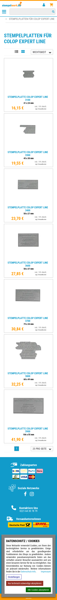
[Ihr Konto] (43, 5)
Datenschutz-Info (28, 571)
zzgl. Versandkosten (40, 109)
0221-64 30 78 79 (28, 511)
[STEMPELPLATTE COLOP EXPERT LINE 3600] (28, 258)
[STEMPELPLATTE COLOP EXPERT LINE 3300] (28, 148)
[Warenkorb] (51, 5)
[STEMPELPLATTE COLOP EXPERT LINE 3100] (28, 93)
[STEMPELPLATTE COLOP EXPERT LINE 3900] (28, 424)
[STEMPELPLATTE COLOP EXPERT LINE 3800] (28, 369)
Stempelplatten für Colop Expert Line (31, 18)
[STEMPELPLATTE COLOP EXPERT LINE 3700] (28, 314)
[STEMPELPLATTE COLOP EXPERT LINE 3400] (28, 203)
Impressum (46, 571)
